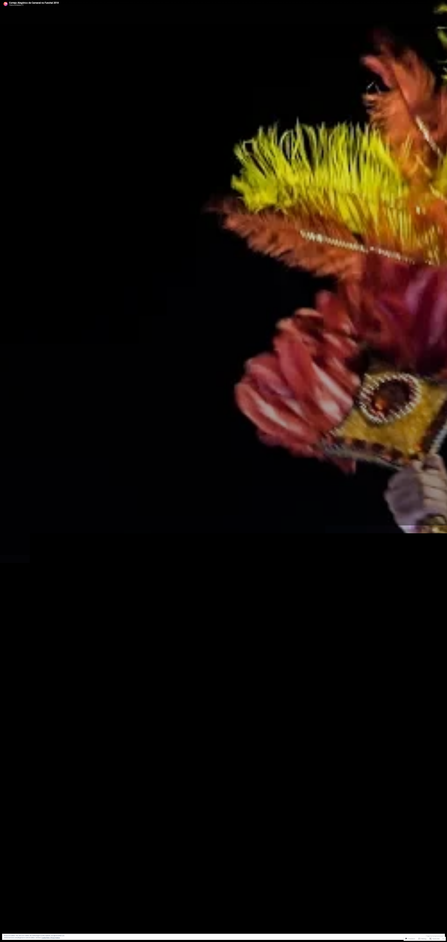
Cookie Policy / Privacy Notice (51, 938)
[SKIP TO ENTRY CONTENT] (224, 578)
